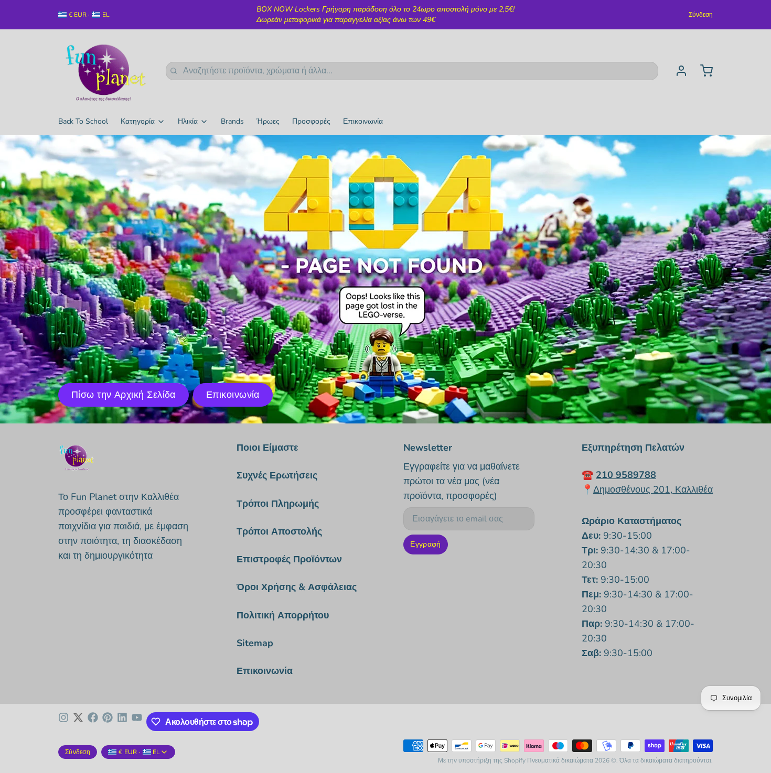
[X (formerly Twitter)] (78, 721)
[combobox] (412, 71)
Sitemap (255, 643)
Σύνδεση (701, 14)
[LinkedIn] (122, 721)
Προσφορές (311, 121)
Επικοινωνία (363, 121)
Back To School (83, 121)
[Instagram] (63, 721)
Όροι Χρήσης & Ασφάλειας (297, 587)
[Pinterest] (107, 721)
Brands (232, 121)
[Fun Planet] (105, 71)
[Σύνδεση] (677, 70)
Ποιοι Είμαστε (267, 447)
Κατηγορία (138, 121)
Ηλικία (188, 121)
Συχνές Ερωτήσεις (277, 475)
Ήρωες (268, 121)
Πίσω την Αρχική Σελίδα (123, 394)
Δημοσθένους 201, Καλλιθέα (653, 489)
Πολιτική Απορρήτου (283, 615)
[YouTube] (137, 721)
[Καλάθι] (702, 70)
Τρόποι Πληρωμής (278, 503)
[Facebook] (93, 721)
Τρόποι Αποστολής (279, 531)
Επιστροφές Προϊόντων (289, 559)
